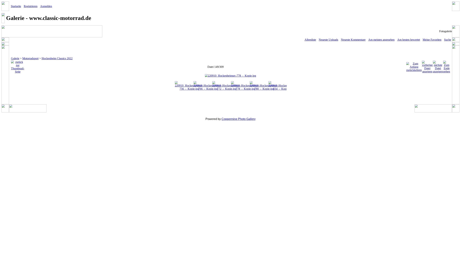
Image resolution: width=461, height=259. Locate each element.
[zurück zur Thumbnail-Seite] (17, 65)
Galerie (15, 58)
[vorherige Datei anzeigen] (427, 65)
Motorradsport (30, 58)
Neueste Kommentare (353, 39)
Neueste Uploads (328, 39)
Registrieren (30, 6)
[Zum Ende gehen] (446, 65)
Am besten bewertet (408, 39)
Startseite (16, 6)
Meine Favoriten (432, 39)
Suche (447, 39)
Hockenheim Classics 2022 (57, 58)
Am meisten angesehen (381, 39)
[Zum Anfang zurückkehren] (414, 65)
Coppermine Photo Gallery (238, 119)
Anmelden (46, 6)
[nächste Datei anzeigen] (438, 65)
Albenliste (310, 39)
